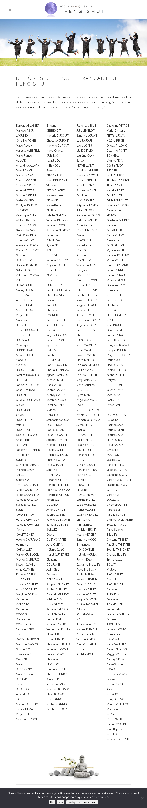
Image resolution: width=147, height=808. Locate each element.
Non (60, 802)
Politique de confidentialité (82, 802)
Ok (51, 802)
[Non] (142, 798)
